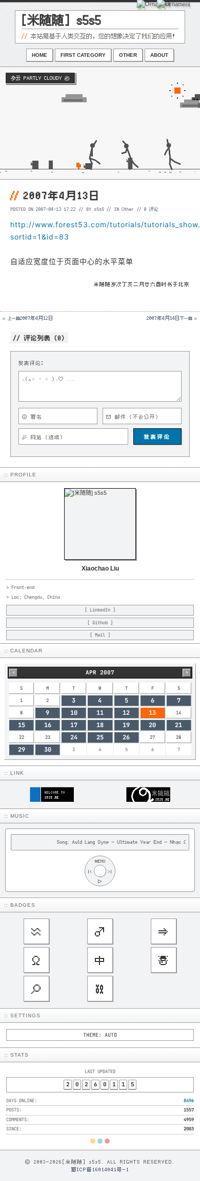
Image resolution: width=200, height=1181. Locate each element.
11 (100, 713)
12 (126, 713)
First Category (83, 55)
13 (152, 713)
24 (73, 737)
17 (73, 725)
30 (47, 750)
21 (178, 725)
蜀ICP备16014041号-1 (100, 1169)
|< (90, 871)
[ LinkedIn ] (100, 610)
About (159, 55)
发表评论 (157, 436)
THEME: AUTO (100, 1035)
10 (73, 713)
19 (126, 725)
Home (39, 55)
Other (128, 55)
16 (47, 725)
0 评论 (151, 208)
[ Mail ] (100, 635)
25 (100, 737)
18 (100, 725)
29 (21, 750)
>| (110, 871)
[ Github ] (100, 623)
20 (152, 725)
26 (126, 737)
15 (21, 725)
